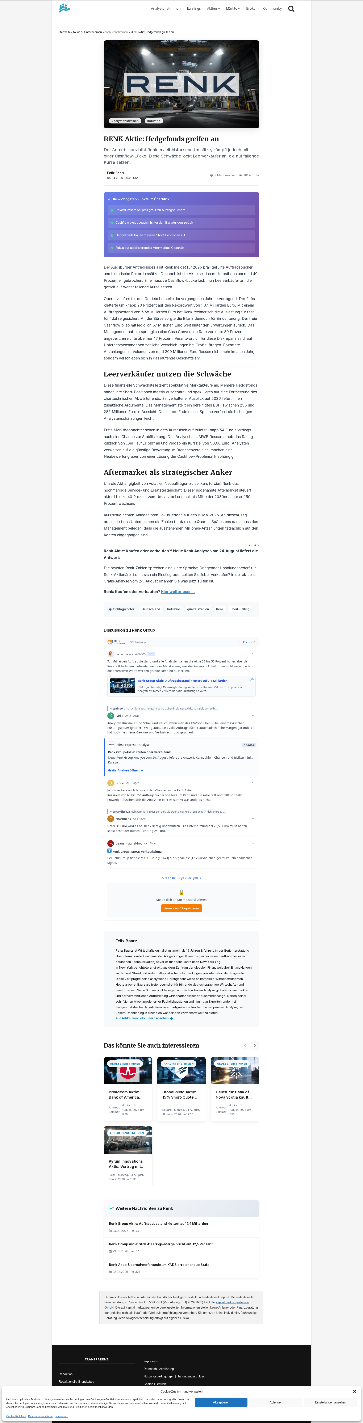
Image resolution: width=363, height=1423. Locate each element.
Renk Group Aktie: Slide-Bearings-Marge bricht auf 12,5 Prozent (161, 1244)
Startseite (65, 32)
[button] (354, 1391)
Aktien (212, 8)
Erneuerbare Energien (127, 1132)
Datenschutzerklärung (40, 1416)
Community (272, 8)
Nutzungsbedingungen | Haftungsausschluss (174, 1376)
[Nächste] (255, 1045)
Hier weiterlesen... (178, 591)
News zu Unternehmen (87, 32)
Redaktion (65, 1374)
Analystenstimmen (166, 8)
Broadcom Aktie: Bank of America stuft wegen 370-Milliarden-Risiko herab (125, 1095)
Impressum (61, 1416)
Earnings (194, 8)
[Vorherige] (245, 1045)
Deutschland (151, 609)
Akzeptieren (221, 1402)
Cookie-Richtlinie (16, 1416)
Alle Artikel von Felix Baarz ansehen (142, 1018)
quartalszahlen (198, 609)
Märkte (231, 8)
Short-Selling (240, 609)
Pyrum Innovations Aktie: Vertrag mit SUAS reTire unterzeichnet (126, 1164)
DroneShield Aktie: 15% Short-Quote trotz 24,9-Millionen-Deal (181, 1095)
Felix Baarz (116, 173)
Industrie (153, 120)
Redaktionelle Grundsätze (76, 1381)
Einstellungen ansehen (330, 1402)
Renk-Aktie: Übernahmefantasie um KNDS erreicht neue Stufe (159, 1265)
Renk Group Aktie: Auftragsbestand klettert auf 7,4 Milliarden (158, 1223)
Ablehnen (276, 1402)
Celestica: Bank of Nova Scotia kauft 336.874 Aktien (232, 1095)
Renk (219, 609)
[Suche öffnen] (290, 8)
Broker (251, 8)
